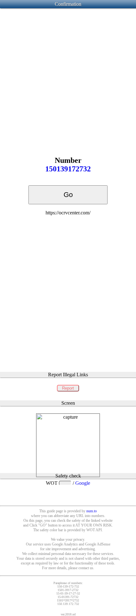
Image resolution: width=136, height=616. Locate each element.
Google (82, 483)
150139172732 (68, 169)
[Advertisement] (68, 77)
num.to (91, 511)
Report (68, 388)
